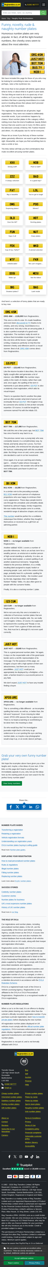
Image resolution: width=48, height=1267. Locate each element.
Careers (5, 1135)
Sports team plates (32, 1104)
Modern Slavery (31, 1142)
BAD (35, 176)
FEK (12, 246)
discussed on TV (24, 323)
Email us (8, 1088)
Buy (8, 18)
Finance (28, 1081)
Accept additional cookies (24, 1258)
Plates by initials (31, 1101)
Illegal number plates (10, 868)
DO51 (12, 273)
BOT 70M (10, 422)
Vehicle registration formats (13, 837)
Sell (26, 1074)
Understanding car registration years (17, 841)
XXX (12, 162)
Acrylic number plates (23, 881)
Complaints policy (32, 1129)
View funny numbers (11, 783)
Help (27, 1085)
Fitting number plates (10, 872)
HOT (35, 218)
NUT (35, 232)
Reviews (5, 1125)
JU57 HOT (11, 644)
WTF (12, 259)
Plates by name (31, 1097)
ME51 (36, 273)
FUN (12, 232)
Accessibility (30, 1146)
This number (9, 516)
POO (35, 204)
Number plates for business (13, 899)
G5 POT (10, 363)
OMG (12, 204)
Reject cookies (13, 1263)
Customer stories (9, 896)
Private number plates (34, 1093)
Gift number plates (9, 1108)
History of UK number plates (13, 907)
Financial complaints (33, 1133)
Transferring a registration (12, 830)
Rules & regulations (10, 865)
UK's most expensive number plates (17, 903)
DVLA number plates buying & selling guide (19, 845)
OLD (12, 218)
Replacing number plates (12, 876)
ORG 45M (10, 312)
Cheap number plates (10, 1093)
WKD (35, 246)
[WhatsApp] (37, 807)
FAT (12, 190)
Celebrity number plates (11, 892)
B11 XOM (10, 483)
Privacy (28, 1122)
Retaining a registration (11, 833)
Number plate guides (17, 850)
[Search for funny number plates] (24, 63)
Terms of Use (30, 1125)
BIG (12, 287)
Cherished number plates (12, 1097)
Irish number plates (33, 1111)
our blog (15, 912)
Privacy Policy (34, 1263)
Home (4, 18)
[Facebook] (11, 807)
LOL (35, 190)
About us (5, 1118)
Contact (5, 1122)
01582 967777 (33, 5)
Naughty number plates (34, 1108)
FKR (35, 259)
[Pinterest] (24, 807)
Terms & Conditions (33, 1118)
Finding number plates (10, 1104)
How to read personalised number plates (18, 861)
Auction (28, 1077)
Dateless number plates (11, 1101)
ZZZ (12, 176)
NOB (35, 162)
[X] (17, 807)
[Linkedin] (31, 807)
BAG (35, 287)
